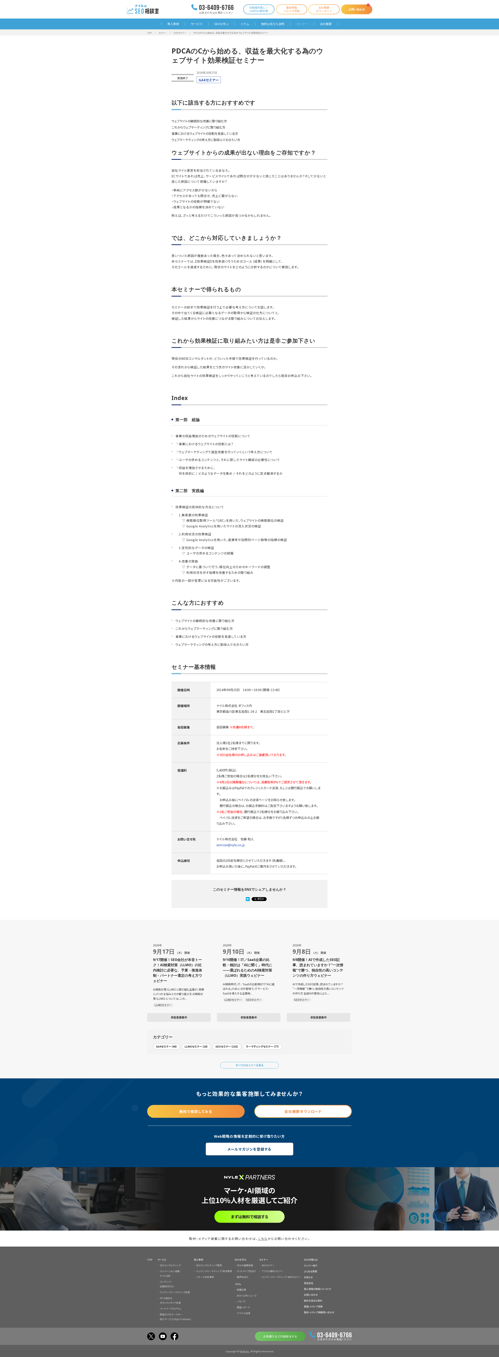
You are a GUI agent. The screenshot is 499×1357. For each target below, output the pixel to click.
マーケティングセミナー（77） (262, 1046)
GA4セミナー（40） (166, 1046)
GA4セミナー (180, 32)
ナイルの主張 (243, 1313)
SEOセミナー (268, 1265)
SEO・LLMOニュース (247, 1295)
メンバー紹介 (311, 1265)
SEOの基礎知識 (245, 1265)
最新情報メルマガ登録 (291, 9)
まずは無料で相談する (249, 1216)
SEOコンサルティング (170, 1265)
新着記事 (241, 1289)
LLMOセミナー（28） (196, 1046)
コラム (245, 23)
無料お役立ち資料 (273, 23)
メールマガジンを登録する (249, 1149)
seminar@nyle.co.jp (230, 844)
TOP (149, 32)
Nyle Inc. (245, 1351)
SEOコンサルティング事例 (209, 1265)
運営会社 (308, 1283)
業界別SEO (242, 1277)
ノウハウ (241, 1301)
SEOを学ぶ (221, 23)
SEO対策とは (311, 1259)
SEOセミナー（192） (226, 1046)
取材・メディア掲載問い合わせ (319, 1312)
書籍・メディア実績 (313, 1306)
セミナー (302, 23)
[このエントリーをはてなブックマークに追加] (248, 899)
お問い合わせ (357, 9)
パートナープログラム (170, 1308)
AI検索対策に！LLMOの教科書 (258, 9)
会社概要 (326, 23)
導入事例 (173, 23)
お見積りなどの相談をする (280, 1336)
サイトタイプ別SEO (246, 1271)
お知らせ (308, 1277)
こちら (263, 1238)
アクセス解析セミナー (272, 1271)
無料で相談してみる (195, 1111)
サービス (197, 23)
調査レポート (243, 1307)
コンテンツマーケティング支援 (175, 1292)
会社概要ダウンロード (324, 9)
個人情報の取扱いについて (317, 1288)
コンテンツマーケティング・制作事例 (214, 1271)
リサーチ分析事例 (205, 1277)
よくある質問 (310, 1271)
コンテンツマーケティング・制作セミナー (281, 1277)
